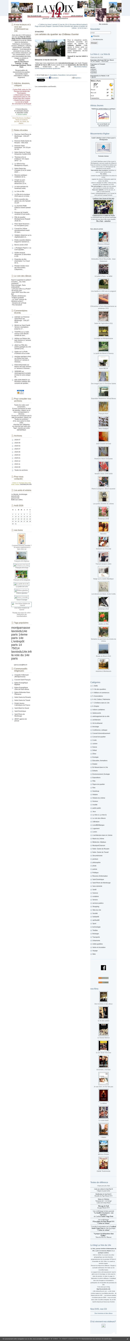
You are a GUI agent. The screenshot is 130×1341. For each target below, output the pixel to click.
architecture (96, 720)
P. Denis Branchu (21, 109)
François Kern (103, 414)
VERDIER (17, 371)
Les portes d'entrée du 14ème (103, 504)
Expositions (96, 777)
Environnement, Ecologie (101, 774)
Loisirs (94, 832)
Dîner (94, 754)
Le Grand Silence (104, 1038)
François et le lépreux (21, 561)
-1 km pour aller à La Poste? (21, 289)
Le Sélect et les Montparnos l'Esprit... (21, 164)
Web (94, 954)
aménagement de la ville (100, 716)
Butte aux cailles (17, 500)
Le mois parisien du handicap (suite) (21, 187)
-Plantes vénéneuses (18, 296)
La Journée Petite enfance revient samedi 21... (22, 207)
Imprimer (77, 78)
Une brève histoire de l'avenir (21, 609)
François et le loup (21, 568)
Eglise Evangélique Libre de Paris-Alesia (21, 688)
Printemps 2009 (103, 519)
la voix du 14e (20, 655)
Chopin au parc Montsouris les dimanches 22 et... (20, 181)
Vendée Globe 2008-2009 (103, 474)
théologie (95, 934)
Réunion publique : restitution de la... (21, 176)
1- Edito (95, 686)
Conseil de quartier (99, 737)
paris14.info (15, 498)
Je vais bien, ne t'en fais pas (103, 1087)
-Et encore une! (16, 290)
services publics (97, 903)
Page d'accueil (40, 26)
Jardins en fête (103, 624)
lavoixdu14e (19, 631)
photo (94, 866)
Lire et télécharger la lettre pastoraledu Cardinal (103, 1213)
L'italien (103, 1137)
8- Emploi (95, 706)
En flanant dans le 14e (100, 767)
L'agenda (93, 77)
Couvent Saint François (22, 680)
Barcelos (103, 534)
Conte (94, 740)
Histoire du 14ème (98, 798)
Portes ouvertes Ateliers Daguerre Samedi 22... (22, 241)
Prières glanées (21, 593)
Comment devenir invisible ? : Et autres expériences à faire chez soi (22, 547)
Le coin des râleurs (99, 818)
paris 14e (17, 638)
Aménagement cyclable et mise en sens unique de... (22, 375)
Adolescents (96, 713)
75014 (15, 648)
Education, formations (99, 760)
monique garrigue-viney (22, 356)
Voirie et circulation (98, 947)
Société (95, 913)
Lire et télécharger (103, 1221)
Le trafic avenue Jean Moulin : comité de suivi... (21, 333)
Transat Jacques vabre (103, 564)
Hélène (17, 338)
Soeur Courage (22, 600)
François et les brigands (22, 580)
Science (95, 893)
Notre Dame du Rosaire (22, 697)
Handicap (95, 791)
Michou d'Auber (103, 1154)
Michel (16, 325)
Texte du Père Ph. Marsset (103, 1235)
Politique (95, 873)
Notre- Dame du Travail (100, 852)
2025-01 (17, 458)
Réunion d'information (100, 876)
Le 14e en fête (19, 191)
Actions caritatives (98, 710)
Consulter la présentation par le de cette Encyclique (103, 1228)
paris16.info (15, 496)
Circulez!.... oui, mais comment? (18, 282)
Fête (93, 781)
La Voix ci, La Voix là (99, 815)
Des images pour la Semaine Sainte (103, 383)
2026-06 (17, 443)
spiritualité (96, 920)
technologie (96, 927)
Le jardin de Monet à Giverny (103, 353)
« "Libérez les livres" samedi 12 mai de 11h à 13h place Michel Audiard (62, 24)
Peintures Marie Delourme (103, 459)
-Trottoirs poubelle (17, 298)
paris (14, 658)
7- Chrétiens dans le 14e (100, 703)
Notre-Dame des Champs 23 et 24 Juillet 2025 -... (22, 170)
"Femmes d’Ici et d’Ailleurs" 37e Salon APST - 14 (21, 159)
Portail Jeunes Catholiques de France (22, 704)
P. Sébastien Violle (21, 113)
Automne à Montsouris (103, 671)
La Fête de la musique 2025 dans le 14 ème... (22, 195)
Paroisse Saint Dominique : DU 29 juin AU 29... (22, 147)
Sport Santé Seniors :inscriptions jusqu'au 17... (22, 327)
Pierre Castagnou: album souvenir (103, 489)
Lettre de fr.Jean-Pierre (103, 1203)
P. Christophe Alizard (21, 111)
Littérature (95, 822)
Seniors (95, 900)
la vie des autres (103, 1021)
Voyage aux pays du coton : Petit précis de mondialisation (21, 614)
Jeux (94, 811)
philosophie (96, 862)
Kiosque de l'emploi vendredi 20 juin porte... (22, 213)
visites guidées (97, 944)
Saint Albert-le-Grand (21, 708)
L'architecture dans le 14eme (102, 835)
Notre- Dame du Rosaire (100, 849)
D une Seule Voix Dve (103, 1053)
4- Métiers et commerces (100, 693)
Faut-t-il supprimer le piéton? (21, 280)
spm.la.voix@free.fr (20, 665)
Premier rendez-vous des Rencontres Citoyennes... (21, 267)
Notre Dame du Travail (22, 700)
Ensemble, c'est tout (103, 1070)
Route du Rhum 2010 (103, 656)
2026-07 (17, 440)
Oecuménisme (97, 856)
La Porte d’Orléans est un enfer (22, 352)
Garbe (16, 352)
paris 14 (16, 644)
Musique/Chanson (98, 845)
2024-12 (17, 461)
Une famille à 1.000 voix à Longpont (103, 291)
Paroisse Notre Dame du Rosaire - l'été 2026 (22, 142)
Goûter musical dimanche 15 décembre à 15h (22, 254)
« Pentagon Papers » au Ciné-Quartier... (22, 249)
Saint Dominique (20, 711)
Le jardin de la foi (22, 586)
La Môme (103, 1103)
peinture (95, 859)
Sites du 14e (96, 910)
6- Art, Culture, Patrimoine (101, 699)
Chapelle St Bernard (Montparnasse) (21, 676)
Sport (94, 923)
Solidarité (95, 917)
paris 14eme (19, 634)
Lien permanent (71, 75)
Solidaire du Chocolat (103, 549)
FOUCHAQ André (20, 365)
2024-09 (17, 467)
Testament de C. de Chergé (103, 1201)
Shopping (95, 906)
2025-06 (17, 452)
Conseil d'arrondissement (101, 733)
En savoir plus (107, 1339)
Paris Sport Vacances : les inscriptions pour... (22, 224)
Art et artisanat (97, 723)
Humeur (95, 801)
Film (93, 788)
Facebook (54, 78)
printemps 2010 (103, 609)
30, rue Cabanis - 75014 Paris (99, 61)
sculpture (95, 896)
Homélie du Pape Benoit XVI (103, 1196)
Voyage (95, 951)
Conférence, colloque (99, 730)
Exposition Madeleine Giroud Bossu (103, 398)
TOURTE (17, 332)
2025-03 (17, 455)
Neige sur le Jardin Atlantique (103, 579)
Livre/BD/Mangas (98, 825)
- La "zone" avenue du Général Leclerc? (19, 300)
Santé (94, 889)
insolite (94, 805)
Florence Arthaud (103, 244)
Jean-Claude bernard (103, 444)
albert (16, 345)
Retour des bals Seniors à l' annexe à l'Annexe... (22, 340)
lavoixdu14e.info (26, 484)
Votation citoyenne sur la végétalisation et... (22, 236)
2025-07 (17, 449)
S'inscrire (96, 36)
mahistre (17, 317)
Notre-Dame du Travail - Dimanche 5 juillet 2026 (22, 153)
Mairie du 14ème (98, 839)
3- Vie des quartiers (99, 689)
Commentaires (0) (42, 78)
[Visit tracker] (103, 1327)
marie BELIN (103, 368)
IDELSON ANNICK (20, 380)
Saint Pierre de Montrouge (19, 715)
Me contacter (103, 24)
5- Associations (97, 696)
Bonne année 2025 (21, 245)
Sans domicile (97, 886)
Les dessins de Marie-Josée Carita (104, 594)
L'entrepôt (17, 641)
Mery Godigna (103, 428)
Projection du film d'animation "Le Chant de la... (22, 261)
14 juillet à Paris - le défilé (103, 276)
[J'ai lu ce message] (127, 1339)
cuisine (94, 744)
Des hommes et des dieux (103, 1004)
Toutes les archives (21, 470)
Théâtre (95, 930)
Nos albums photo (96, 229)
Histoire (95, 794)
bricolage (95, 727)
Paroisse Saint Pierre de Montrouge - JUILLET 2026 (22, 136)
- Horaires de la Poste (18, 303)
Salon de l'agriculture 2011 (103, 323)
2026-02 (17, 446)
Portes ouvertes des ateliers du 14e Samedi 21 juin (22, 201)
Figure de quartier (98, 784)
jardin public (96, 808)
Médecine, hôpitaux (99, 842)
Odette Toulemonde (103, 1171)
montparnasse (20, 627)
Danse (94, 747)
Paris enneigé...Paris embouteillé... (18, 286)
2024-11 (17, 464)
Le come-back (103, 1120)
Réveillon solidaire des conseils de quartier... (22, 382)
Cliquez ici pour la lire (103, 1191)
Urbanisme (96, 940)
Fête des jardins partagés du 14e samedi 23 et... (22, 347)
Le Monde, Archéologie (19, 494)
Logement (95, 828)
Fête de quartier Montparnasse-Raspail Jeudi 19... (22, 219)
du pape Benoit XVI (103, 1207)
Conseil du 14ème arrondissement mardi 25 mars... (22, 230)
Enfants (95, 771)
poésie (94, 869)
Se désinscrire (98, 39)
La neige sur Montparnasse (103, 338)
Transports (96, 937)
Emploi (94, 764)
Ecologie (95, 757)
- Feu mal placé (16, 305)
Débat (94, 750)
